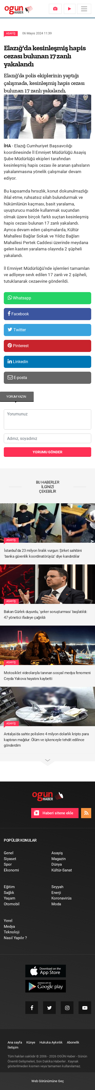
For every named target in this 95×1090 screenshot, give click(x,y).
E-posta (20, 377)
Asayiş (10, 33)
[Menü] (84, 9)
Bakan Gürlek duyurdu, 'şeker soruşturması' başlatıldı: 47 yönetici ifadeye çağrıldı (45, 614)
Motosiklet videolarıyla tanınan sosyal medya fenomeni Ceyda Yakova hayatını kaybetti (47, 676)
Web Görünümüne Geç (47, 1081)
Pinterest (20, 345)
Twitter (19, 329)
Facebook (19, 314)
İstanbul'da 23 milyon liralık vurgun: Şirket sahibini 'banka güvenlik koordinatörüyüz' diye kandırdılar (43, 553)
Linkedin (20, 361)
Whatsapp (21, 298)
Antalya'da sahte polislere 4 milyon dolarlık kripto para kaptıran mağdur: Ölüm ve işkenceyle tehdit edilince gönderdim (46, 740)
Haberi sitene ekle (57, 813)
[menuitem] (55, 9)
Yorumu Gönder (47, 452)
